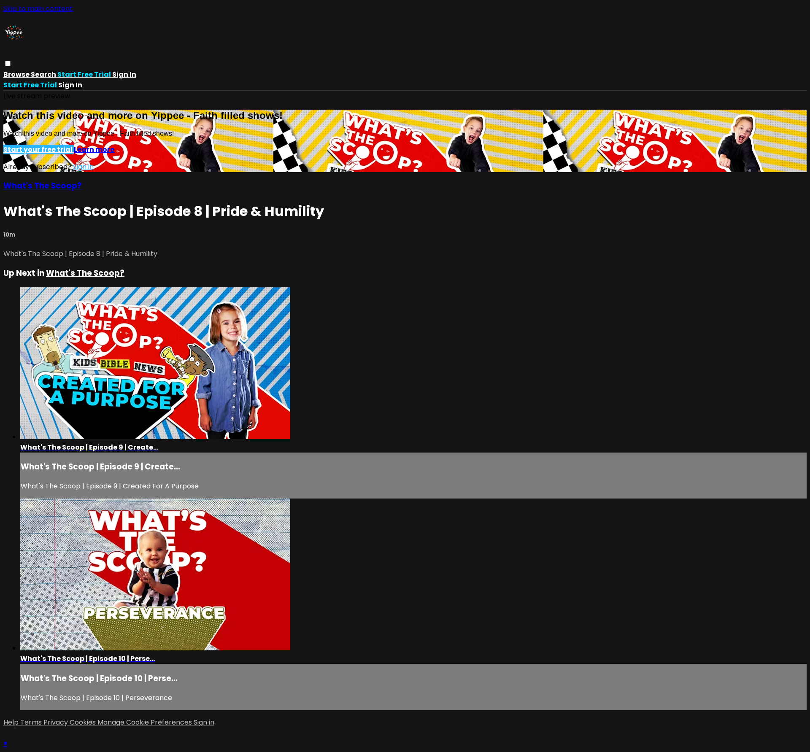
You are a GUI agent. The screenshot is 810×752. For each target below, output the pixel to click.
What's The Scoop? (42, 185)
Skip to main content (38, 8)
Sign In (70, 85)
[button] (8, 63)
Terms (31, 722)
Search (44, 74)
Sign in (124, 74)
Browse (17, 74)
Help (11, 722)
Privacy (56, 722)
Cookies (83, 722)
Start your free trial (38, 149)
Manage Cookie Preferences (145, 722)
